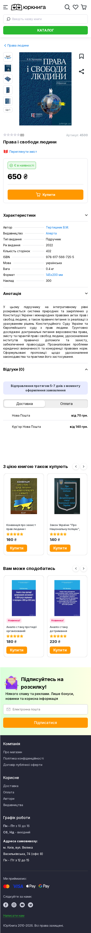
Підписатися (45, 723)
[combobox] (45, 19)
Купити (49, 195)
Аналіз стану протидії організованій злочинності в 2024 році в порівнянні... (23, 629)
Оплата (66, 404)
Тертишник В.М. (57, 227)
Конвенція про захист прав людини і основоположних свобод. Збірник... (21, 527)
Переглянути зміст (23, 151)
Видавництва (13, 805)
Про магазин (12, 752)
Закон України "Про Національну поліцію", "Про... (65, 527)
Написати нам (13, 916)
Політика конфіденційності (23, 758)
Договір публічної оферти (22, 765)
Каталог (45, 30)
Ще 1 (8, 110)
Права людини (18, 45)
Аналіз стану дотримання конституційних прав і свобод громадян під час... (65, 629)
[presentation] (76, 466)
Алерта (51, 233)
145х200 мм (54, 275)
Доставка (24, 404)
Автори (8, 799)
